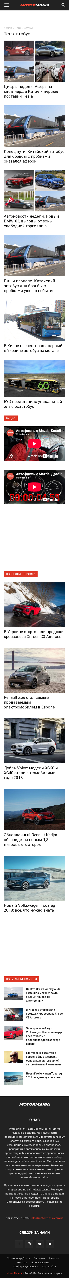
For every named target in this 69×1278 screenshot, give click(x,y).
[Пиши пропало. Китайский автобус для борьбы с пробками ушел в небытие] (34, 255)
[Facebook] (19, 1244)
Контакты (22, 1262)
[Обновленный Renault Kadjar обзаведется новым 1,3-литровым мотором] (34, 809)
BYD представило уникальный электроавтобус (33, 404)
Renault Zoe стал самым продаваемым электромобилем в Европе (29, 702)
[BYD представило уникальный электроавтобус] (34, 378)
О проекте (39, 1258)
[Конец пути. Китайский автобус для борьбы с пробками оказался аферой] (34, 125)
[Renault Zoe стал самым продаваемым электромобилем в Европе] (34, 670)
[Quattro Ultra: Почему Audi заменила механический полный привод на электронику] (13, 993)
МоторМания (14, 1273)
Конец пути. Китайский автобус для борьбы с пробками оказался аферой (34, 156)
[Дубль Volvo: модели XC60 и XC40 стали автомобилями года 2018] (34, 740)
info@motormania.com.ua (47, 1218)
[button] (63, 5)
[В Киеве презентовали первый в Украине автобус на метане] (34, 320)
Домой (8, 28)
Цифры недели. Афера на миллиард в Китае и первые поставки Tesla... (31, 91)
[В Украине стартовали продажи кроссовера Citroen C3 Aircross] (34, 604)
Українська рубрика (18, 1258)
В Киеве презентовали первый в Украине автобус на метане (33, 348)
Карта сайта (49, 1266)
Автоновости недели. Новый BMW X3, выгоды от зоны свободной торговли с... (31, 221)
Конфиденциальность (26, 1266)
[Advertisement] (34, 17)
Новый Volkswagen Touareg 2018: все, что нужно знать (29, 908)
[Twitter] (40, 1244)
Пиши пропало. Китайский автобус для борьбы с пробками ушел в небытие (29, 286)
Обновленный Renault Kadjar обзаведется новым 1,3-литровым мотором (30, 840)
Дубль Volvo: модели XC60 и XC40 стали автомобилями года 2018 (31, 773)
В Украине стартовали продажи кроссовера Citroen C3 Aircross (34, 634)
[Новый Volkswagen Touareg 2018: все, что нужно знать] (34, 878)
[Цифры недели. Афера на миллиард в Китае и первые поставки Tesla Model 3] (34, 61)
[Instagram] (29, 1244)
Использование (40, 1262)
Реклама (54, 1258)
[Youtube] (50, 1244)
